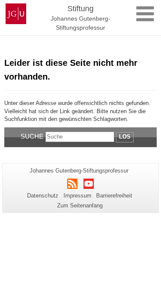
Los (125, 136)
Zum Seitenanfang (80, 205)
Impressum (77, 195)
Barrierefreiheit (114, 195)
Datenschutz (42, 195)
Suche (32, 136)
